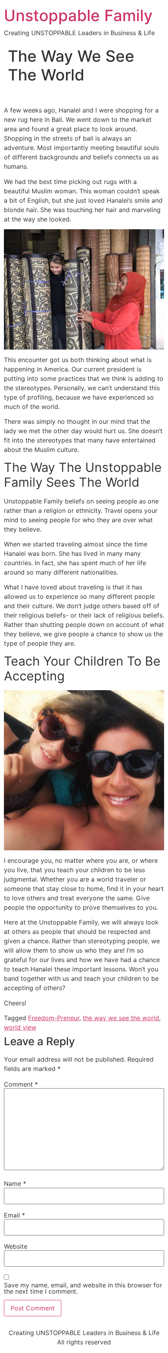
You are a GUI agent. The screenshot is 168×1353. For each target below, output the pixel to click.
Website (15, 1246)
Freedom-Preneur (53, 1018)
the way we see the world (121, 1018)
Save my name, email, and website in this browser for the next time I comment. (83, 1288)
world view (20, 1027)
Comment (21, 1084)
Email (14, 1215)
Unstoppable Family (78, 15)
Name (15, 1183)
